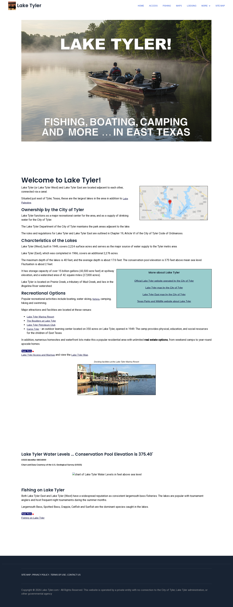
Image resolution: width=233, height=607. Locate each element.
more (204, 6)
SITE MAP (26, 575)
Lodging (191, 6)
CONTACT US (74, 575)
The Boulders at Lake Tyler (41, 320)
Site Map (220, 6)
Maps (179, 6)
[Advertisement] (116, 159)
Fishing (167, 6)
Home (141, 6)
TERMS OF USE (58, 575)
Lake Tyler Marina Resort (40, 316)
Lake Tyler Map (79, 354)
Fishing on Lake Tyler (33, 517)
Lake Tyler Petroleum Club (41, 325)
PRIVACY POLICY (40, 575)
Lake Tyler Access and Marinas (38, 354)
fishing (95, 299)
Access (153, 6)
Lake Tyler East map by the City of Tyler (164, 294)
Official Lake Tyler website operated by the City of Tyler (164, 280)
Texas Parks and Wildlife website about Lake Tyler (164, 301)
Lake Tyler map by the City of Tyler (164, 287)
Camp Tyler (33, 329)
